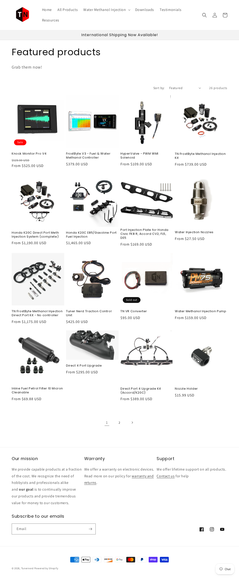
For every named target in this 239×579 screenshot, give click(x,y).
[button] (106, 10)
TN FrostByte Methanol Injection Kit (200, 156)
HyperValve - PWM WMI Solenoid (139, 156)
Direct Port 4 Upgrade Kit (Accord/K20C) (140, 391)
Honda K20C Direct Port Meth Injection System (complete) (35, 235)
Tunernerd (27, 568)
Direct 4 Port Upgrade (84, 366)
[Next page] (132, 422)
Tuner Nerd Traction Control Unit (89, 313)
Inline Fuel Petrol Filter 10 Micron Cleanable (37, 391)
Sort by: (159, 88)
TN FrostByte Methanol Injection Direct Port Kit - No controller (37, 313)
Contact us (166, 476)
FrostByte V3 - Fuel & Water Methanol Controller (88, 156)
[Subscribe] (90, 529)
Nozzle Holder (186, 389)
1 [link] (107, 422)
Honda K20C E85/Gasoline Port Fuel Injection (91, 235)
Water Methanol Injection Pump (200, 311)
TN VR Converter (133, 311)
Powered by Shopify (46, 568)
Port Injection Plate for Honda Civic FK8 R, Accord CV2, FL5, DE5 (144, 234)
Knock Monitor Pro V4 (29, 154)
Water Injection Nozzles (194, 232)
